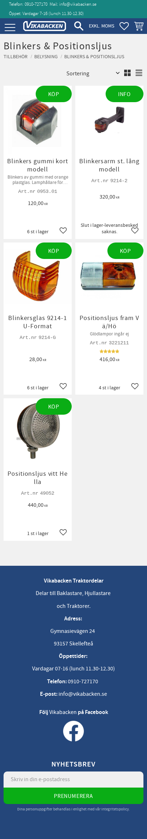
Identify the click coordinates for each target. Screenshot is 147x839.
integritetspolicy (115, 809)
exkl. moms (101, 26)
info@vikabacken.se (77, 4)
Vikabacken (63, 712)
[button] (10, 27)
